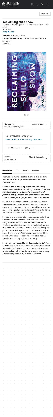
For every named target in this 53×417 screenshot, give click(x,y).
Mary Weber (8, 32)
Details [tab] (25, 171)
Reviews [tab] (35, 171)
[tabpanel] (26, 219)
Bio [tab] (17, 171)
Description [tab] (7, 171)
